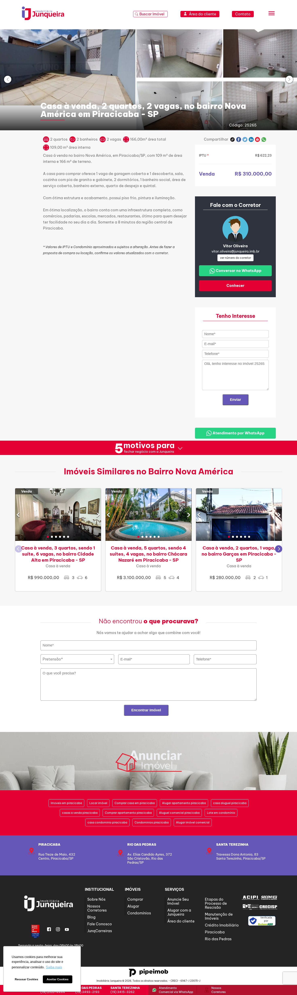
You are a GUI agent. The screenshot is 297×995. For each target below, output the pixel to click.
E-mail (257, 139)
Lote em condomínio (221, 813)
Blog (91, 917)
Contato (243, 14)
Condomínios (139, 913)
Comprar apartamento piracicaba (128, 813)
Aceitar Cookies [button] (57, 979)
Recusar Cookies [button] (26, 979)
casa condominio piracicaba (107, 822)
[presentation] (7, 79)
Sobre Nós (96, 899)
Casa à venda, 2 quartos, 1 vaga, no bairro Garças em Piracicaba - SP (239, 554)
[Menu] (271, 14)
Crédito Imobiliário (222, 925)
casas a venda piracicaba (80, 813)
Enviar (235, 400)
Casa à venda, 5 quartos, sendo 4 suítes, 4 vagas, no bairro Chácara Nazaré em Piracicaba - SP (148, 554)
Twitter (245, 139)
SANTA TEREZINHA (232, 844)
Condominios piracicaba (152, 822)
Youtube (67, 929)
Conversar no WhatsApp (238, 270)
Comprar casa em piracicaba (135, 803)
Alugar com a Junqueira (179, 912)
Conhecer (235, 285)
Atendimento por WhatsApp (238, 433)
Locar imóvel (98, 803)
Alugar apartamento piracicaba (184, 803)
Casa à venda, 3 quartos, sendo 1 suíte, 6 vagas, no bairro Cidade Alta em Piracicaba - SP (58, 554)
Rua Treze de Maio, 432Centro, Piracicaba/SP (56, 856)
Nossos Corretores (97, 908)
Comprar (135, 899)
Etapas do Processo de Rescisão (216, 903)
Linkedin (251, 139)
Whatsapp (263, 139)
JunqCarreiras (99, 931)
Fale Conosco (99, 924)
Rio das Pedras (141, 844)
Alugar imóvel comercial (193, 822)
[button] (48, 537)
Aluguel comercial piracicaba (179, 813)
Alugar (133, 906)
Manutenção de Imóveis (219, 916)
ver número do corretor (235, 258)
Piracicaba (49, 844)
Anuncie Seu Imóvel (178, 901)
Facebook (238, 139)
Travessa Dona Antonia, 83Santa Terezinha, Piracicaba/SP (240, 856)
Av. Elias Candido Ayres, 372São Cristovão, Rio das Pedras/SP (149, 858)
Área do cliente (181, 921)
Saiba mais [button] (54, 967)
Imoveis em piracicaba (66, 803)
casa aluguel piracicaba (229, 803)
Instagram (58, 929)
